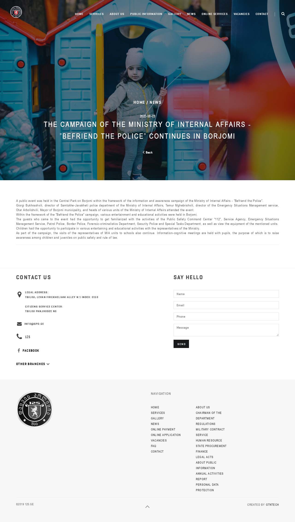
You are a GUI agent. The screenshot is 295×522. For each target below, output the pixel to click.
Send (181, 344)
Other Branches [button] (31, 364)
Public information (146, 14)
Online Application (166, 435)
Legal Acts (204, 457)
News (191, 14)
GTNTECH (272, 505)
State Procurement (211, 446)
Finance (202, 451)
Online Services (215, 14)
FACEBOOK (30, 351)
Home (79, 14)
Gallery (174, 14)
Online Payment (163, 429)
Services (96, 14)
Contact (262, 14)
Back (149, 152)
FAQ (153, 446)
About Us (117, 14)
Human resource (209, 440)
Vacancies (242, 14)
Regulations (205, 424)
